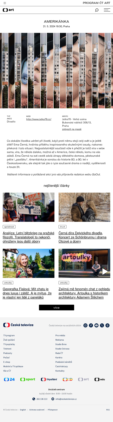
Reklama (59, 339)
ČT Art (62, 227)
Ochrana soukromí (36, 409)
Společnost (9, 227)
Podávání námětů (63, 362)
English (23, 409)
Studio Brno (61, 344)
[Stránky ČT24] (9, 380)
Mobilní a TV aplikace (13, 366)
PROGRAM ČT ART (96, 3)
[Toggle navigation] (5, 3)
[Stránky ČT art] (83, 380)
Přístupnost (52, 409)
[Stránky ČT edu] (102, 379)
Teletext (7, 348)
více (56, 307)
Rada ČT (59, 353)
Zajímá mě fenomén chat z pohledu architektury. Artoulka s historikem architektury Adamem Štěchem (84, 293)
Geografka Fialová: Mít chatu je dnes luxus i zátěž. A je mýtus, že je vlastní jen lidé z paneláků (27, 293)
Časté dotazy (61, 366)
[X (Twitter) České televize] (102, 326)
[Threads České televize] (107, 326)
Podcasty (7, 353)
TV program (9, 335)
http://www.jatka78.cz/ (38, 119)
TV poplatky (9, 344)
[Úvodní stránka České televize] (18, 326)
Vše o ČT (7, 370)
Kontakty (59, 370)
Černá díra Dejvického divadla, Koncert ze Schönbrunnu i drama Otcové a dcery (82, 237)
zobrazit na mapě (71, 129)
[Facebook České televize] (91, 326)
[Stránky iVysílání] (51, 379)
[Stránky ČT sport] (27, 380)
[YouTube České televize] (96, 326)
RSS (108, 409)
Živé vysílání (9, 339)
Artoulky (8, 282)
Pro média (60, 335)
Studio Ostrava (62, 348)
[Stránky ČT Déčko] (67, 380)
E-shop (6, 362)
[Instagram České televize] (85, 326)
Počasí (6, 357)
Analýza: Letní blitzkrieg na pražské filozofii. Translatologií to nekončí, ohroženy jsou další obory (28, 237)
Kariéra (58, 357)
